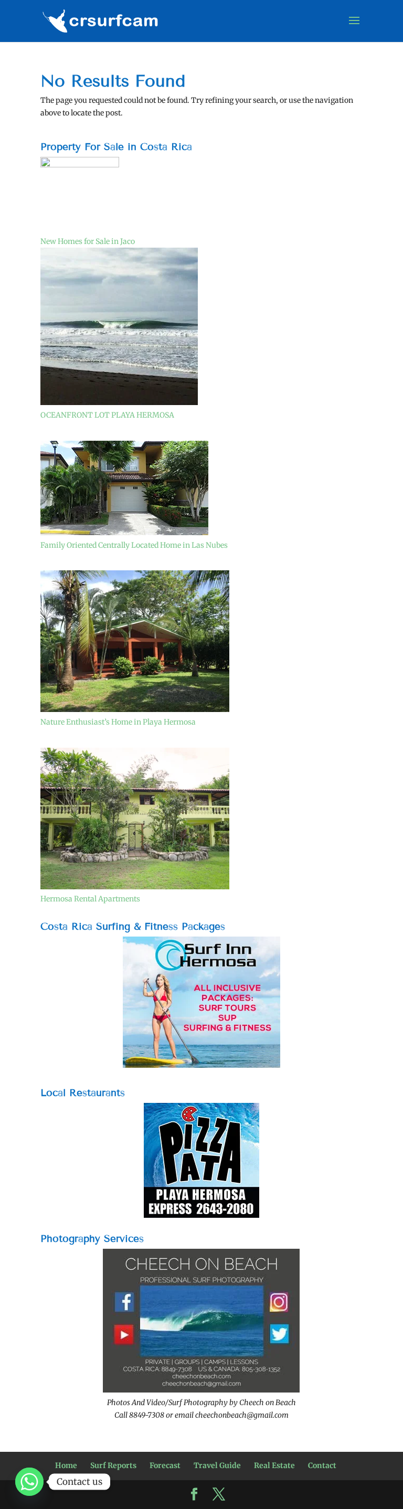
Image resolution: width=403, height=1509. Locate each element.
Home (66, 1465)
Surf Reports (113, 1465)
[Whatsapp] (29, 1482)
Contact (322, 1465)
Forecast (165, 1465)
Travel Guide (217, 1465)
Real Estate (274, 1465)
